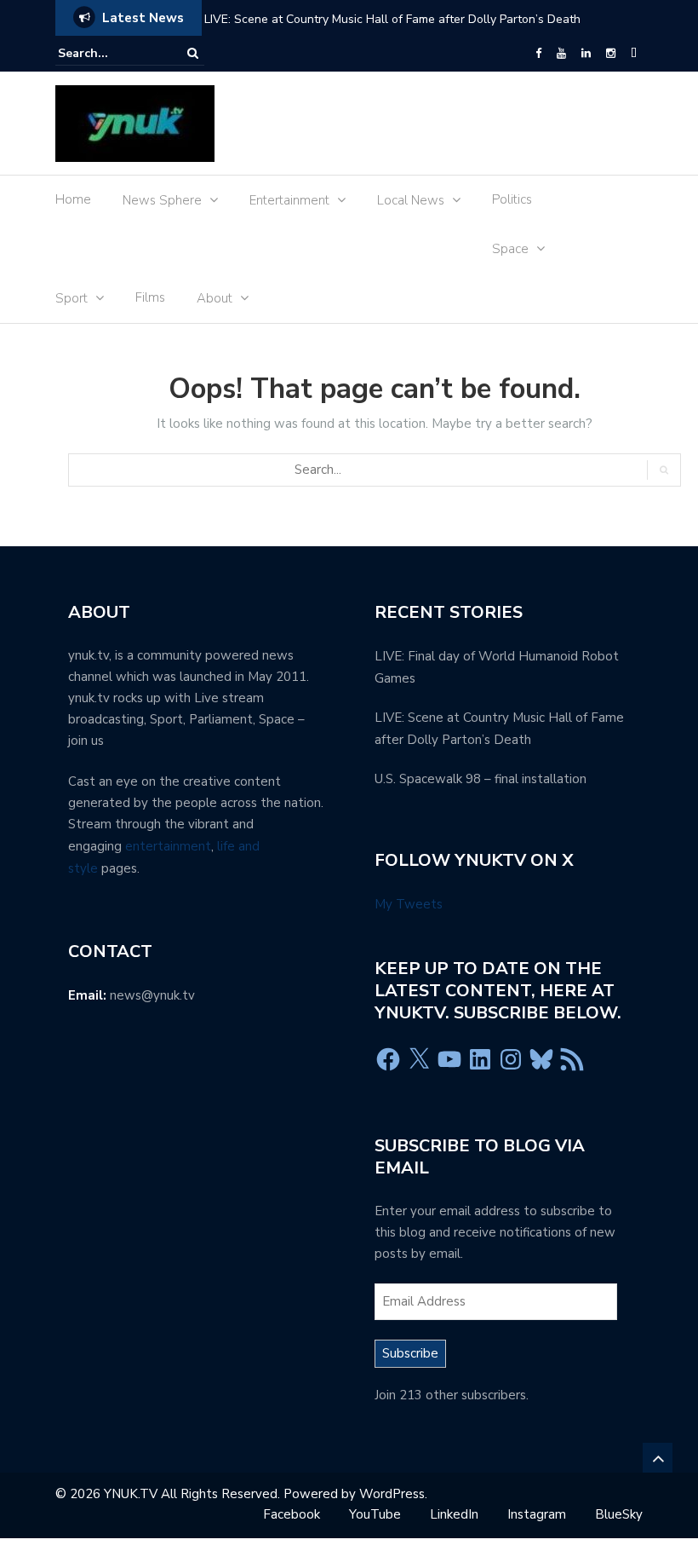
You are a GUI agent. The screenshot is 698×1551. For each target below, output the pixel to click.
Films (150, 297)
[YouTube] (561, 54)
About (214, 298)
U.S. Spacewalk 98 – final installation (480, 778)
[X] (418, 1059)
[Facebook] (538, 54)
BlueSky (619, 1514)
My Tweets (409, 904)
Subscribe (410, 1353)
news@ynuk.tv (152, 995)
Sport (71, 298)
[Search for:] (109, 53)
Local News (410, 200)
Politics (512, 199)
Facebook (291, 1514)
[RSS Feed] (572, 1059)
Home (73, 199)
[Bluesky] (541, 1059)
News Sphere (162, 200)
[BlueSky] (634, 54)
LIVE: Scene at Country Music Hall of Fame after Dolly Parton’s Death (392, 19)
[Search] (192, 53)
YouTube (375, 1514)
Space (510, 248)
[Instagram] (610, 54)
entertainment (168, 846)
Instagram (536, 1514)
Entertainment (289, 200)
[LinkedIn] (586, 54)
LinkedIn (454, 1514)
